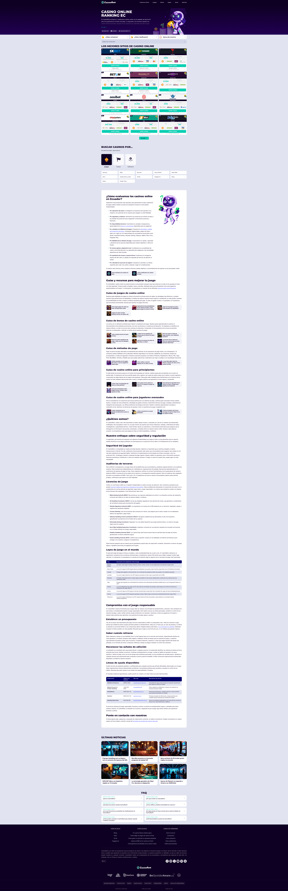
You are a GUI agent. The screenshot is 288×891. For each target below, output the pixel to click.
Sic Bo (115, 838)
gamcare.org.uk (137, 696)
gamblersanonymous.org (139, 682)
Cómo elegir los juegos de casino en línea (142, 835)
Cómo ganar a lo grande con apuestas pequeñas (142, 838)
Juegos (155, 2)
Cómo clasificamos (170, 841)
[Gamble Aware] (162, 875)
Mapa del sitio (169, 888)
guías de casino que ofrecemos (167, 288)
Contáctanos (170, 835)
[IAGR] (110, 875)
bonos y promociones (127, 226)
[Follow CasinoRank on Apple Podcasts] (185, 861)
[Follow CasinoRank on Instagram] (170, 861)
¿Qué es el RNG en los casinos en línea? (142, 841)
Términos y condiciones (121, 888)
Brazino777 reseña (144, 90)
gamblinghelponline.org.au (140, 700)
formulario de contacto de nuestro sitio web (145, 721)
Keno (115, 835)
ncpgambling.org (137, 687)
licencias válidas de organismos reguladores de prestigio (127, 487)
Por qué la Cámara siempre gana (142, 833)
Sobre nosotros (170, 833)
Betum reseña (115, 90)
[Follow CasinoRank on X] (174, 861)
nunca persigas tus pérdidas (166, 627)
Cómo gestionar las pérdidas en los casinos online (142, 844)
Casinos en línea (144, 2)
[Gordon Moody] (142, 875)
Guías (176, 2)
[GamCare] (128, 875)
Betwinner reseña (143, 68)
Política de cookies (146, 888)
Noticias (184, 2)
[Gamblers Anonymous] (118, 875)
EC (103, 861)
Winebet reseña (173, 68)
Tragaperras (115, 841)
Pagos (169, 2)
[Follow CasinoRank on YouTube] (177, 861)
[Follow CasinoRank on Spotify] (181, 861)
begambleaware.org (138, 691)
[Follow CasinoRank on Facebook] (167, 861)
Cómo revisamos (170, 838)
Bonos (162, 2)
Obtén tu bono (115, 65)
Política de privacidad (171, 844)
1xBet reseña (115, 68)
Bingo (115, 833)
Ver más (143, 138)
